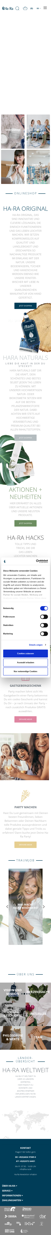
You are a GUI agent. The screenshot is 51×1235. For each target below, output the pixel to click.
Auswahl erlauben (25, 662)
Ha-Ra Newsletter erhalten (25, 1174)
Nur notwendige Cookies (25, 671)
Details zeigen (36, 645)
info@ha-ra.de (25, 1169)
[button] (7, 907)
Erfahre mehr (25, 719)
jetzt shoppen (25, 305)
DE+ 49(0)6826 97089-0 (25, 1157)
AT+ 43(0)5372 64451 (25, 1161)
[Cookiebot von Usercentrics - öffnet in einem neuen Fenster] (36, 561)
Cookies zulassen (25, 653)
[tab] (13, 1186)
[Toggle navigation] (45, 7)
